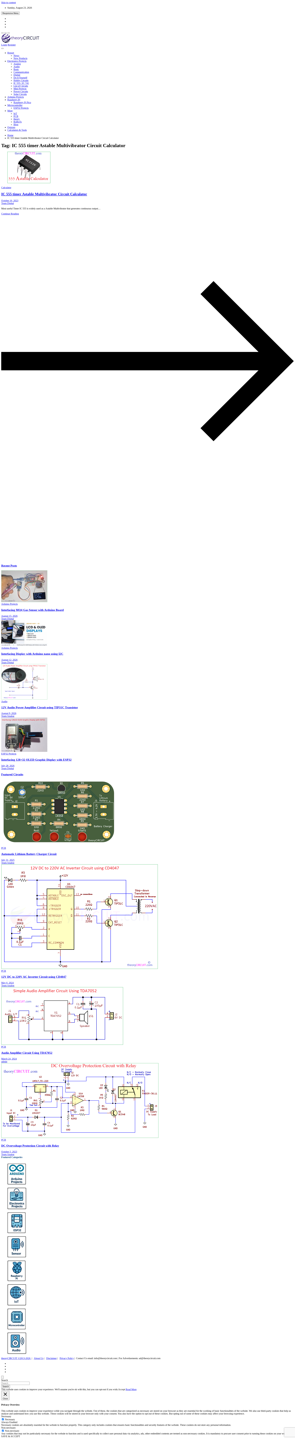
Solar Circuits (20, 94)
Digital (17, 75)
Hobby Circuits (21, 80)
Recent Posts (9, 565)
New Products (20, 58)
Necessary (10, 1419)
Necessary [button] (6, 1416)
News (16, 55)
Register (12, 45)
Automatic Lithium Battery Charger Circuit (29, 854)
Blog (16, 124)
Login (4, 45)
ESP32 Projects (21, 108)
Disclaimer (51, 1358)
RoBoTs (18, 121)
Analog (17, 64)
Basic (16, 69)
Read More (131, 1389)
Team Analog (7, 716)
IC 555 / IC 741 (21, 83)
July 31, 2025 (7, 860)
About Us (38, 1358)
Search (4, 1380)
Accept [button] (121, 1389)
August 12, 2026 (9, 659)
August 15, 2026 (9, 616)
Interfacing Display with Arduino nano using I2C (32, 653)
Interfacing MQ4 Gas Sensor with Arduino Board (32, 610)
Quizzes (11, 127)
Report (10, 53)
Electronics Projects (16, 61)
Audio (17, 66)
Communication (21, 72)
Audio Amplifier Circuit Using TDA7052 (26, 1052)
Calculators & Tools (17, 130)
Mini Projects (20, 88)
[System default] (8, 32)
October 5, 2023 (9, 1151)
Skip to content (8, 2)
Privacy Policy (67, 1358)
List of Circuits (21, 86)
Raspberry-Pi (13, 99)
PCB (16, 116)
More (10, 110)
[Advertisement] (93, 537)
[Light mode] (2, 32)
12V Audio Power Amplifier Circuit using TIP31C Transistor (39, 707)
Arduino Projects (15, 97)
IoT (15, 113)
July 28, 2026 (7, 765)
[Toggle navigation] (2, 48)
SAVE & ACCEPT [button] (10, 1436)
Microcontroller (14, 105)
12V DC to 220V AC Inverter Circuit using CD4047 (33, 976)
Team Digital (7, 203)
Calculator (6, 187)
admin (4, 1061)
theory (17, 119)
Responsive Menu (10, 13)
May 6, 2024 (7, 982)
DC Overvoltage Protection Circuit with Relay (30, 1145)
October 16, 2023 (9, 200)
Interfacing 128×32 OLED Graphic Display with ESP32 (36, 759)
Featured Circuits (12, 774)
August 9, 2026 (8, 713)
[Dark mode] (5, 32)
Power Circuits (21, 91)
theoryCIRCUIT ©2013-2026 (16, 1358)
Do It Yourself (20, 77)
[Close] (2, 1377)
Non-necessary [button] (8, 1427)
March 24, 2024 (9, 1058)
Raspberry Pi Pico (22, 102)
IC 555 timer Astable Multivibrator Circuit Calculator (44, 194)
